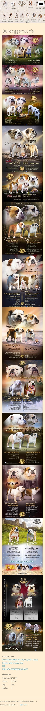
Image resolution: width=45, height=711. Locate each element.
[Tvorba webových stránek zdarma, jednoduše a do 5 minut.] (34, 701)
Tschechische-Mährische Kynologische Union (20, 660)
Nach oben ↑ (24, 705)
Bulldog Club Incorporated (12, 663)
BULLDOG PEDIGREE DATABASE (15, 669)
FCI (3, 666)
